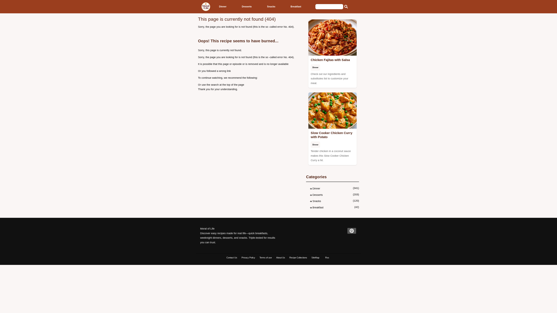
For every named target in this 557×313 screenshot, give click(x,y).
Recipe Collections (298, 257)
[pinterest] (351, 231)
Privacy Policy (248, 257)
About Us (280, 257)
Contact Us (231, 257)
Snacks (271, 6)
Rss (327, 257)
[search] (346, 6)
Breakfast (296, 6)
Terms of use (265, 257)
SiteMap (315, 257)
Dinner (222, 6)
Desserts (247, 6)
